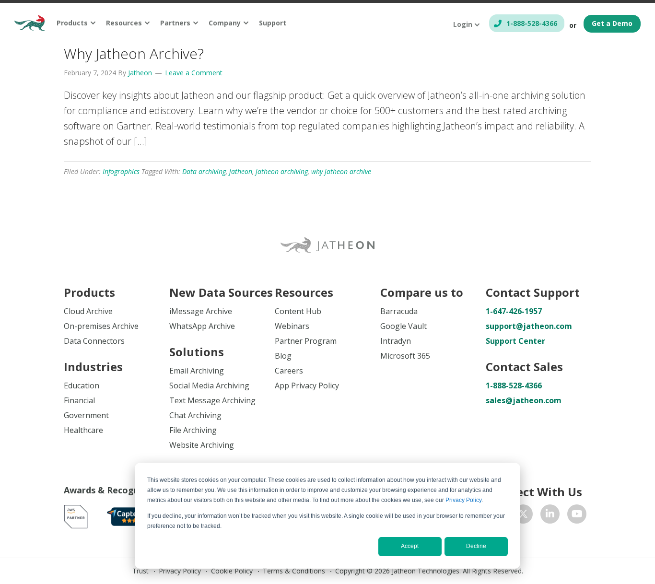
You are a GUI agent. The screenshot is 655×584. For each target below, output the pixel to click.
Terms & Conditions (294, 570)
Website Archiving (201, 445)
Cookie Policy (232, 570)
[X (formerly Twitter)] (523, 514)
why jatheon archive (341, 171)
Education (81, 385)
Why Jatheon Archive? (134, 53)
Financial (79, 400)
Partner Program (306, 341)
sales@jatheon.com (523, 400)
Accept (410, 546)
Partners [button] (175, 22)
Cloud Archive (88, 311)
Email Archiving (196, 370)
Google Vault (403, 326)
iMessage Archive (200, 311)
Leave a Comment (193, 72)
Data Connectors (94, 341)
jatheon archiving (282, 171)
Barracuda (399, 311)
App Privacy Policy (307, 385)
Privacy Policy (463, 500)
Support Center (515, 341)
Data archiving (204, 171)
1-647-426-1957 (514, 311)
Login (462, 24)
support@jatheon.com (529, 326)
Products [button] (72, 22)
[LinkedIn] (550, 514)
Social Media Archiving (209, 385)
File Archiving (193, 430)
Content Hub (298, 311)
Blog (283, 355)
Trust (140, 570)
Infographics (121, 171)
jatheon (240, 171)
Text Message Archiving (212, 400)
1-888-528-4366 (531, 23)
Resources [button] (124, 22)
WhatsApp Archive (202, 326)
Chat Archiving (195, 415)
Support (272, 22)
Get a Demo (612, 23)
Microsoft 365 (405, 355)
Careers (289, 370)
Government (86, 415)
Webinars (292, 326)
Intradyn (395, 341)
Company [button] (225, 22)
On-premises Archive (101, 326)
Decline (476, 546)
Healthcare (83, 430)
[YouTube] (576, 514)
